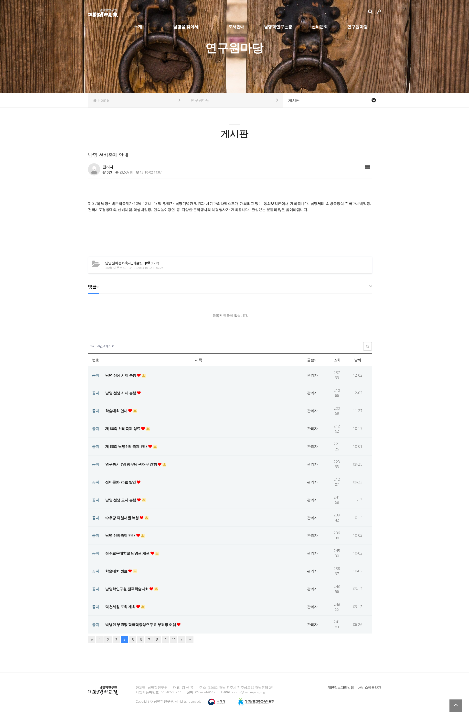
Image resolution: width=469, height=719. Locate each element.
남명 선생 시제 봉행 (121, 375)
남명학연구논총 (278, 26)
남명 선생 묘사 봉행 (121, 499)
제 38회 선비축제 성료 (123, 428)
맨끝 (189, 639)
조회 (337, 359)
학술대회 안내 (116, 410)
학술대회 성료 (116, 570)
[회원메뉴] (379, 12)
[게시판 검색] (367, 346)
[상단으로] (455, 705)
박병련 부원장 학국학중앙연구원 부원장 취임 (141, 624)
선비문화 (320, 26)
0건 (109, 172)
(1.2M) (132, 263)
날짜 (357, 359)
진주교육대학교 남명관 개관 (127, 553)
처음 (91, 639)
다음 (181, 639)
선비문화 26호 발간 (121, 481)
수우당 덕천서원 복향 (122, 517)
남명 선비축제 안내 (120, 535)
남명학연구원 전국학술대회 (127, 588)
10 (173, 639)
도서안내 (236, 26)
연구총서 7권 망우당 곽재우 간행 (131, 464)
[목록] (367, 167)
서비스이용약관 (369, 687)
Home (103, 100)
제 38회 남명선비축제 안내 (126, 446)
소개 (138, 26)
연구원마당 (357, 26)
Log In (380, 19)
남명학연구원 (103, 12)
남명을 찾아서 (185, 26)
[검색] (370, 11)
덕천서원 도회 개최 (120, 606)
